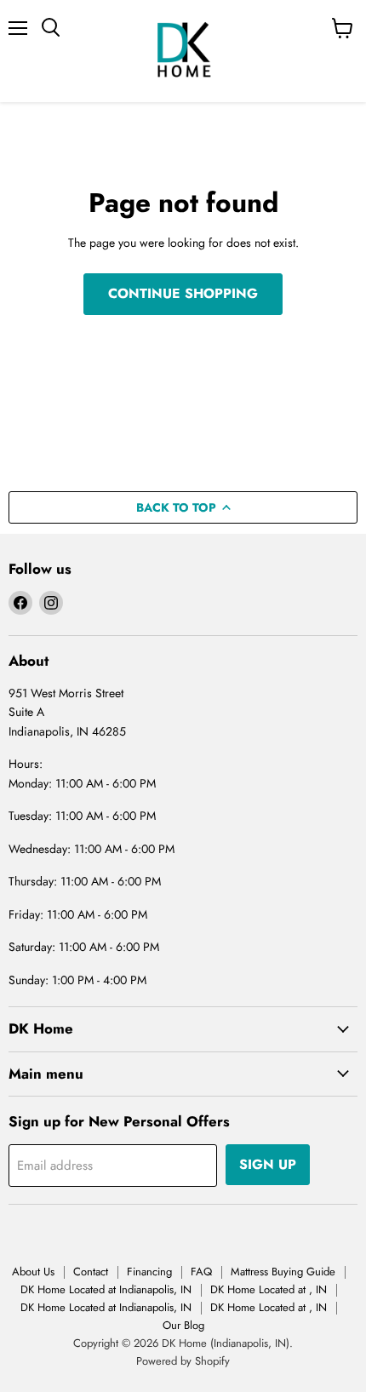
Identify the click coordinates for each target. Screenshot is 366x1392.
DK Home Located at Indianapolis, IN (106, 1289)
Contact (90, 1271)
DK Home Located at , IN (268, 1289)
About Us (33, 1271)
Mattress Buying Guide (283, 1271)
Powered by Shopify (183, 1361)
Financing (149, 1271)
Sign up (267, 1164)
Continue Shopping (183, 293)
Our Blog (183, 1325)
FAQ (201, 1271)
